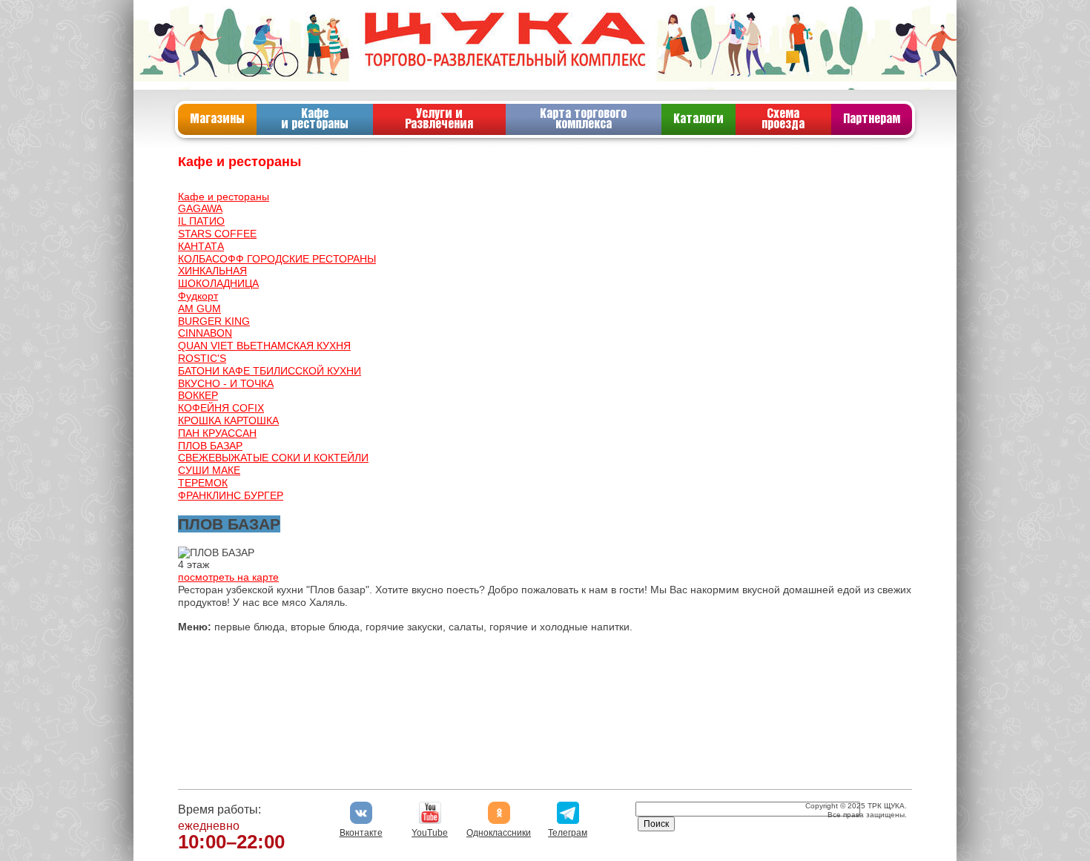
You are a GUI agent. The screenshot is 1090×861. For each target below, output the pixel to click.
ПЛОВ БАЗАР (210, 446)
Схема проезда (783, 119)
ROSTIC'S (202, 358)
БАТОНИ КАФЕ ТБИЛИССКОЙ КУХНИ (269, 371)
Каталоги (698, 119)
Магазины (217, 119)
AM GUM (199, 308)
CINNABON (205, 333)
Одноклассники (498, 833)
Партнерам (871, 119)
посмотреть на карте (228, 577)
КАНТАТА (201, 246)
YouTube (430, 833)
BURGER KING (214, 321)
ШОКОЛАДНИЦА (218, 283)
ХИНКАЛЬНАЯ (212, 271)
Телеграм (567, 833)
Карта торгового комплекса (583, 119)
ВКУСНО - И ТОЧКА (226, 383)
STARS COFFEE (217, 234)
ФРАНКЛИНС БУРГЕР (230, 495)
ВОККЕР (198, 395)
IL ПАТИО (201, 221)
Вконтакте (361, 833)
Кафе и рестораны (315, 119)
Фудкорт (198, 296)
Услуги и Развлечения (439, 119)
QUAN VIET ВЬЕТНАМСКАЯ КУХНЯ (264, 346)
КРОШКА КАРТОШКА (228, 420)
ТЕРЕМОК (203, 483)
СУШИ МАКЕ (209, 470)
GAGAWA (200, 208)
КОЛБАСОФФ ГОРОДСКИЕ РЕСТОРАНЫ (277, 259)
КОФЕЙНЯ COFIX (221, 408)
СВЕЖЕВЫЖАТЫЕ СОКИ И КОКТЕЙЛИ (273, 458)
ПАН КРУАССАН (217, 433)
